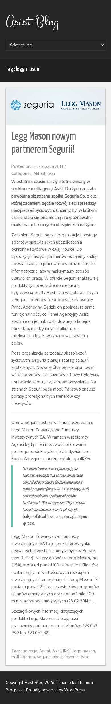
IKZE (67, 650)
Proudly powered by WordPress (55, 689)
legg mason (84, 650)
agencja (30, 650)
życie (85, 656)
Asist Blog (32, 21)
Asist (56, 650)
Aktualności (44, 173)
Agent (44, 650)
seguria (44, 656)
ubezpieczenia (66, 656)
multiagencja (23, 656)
